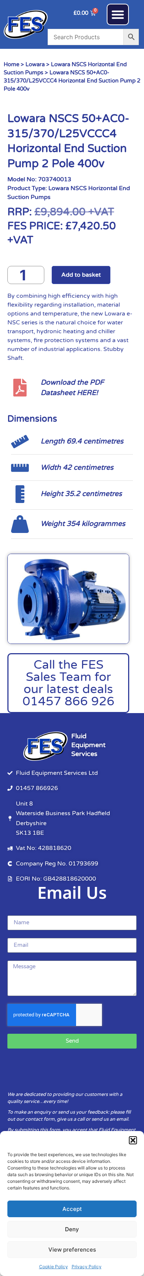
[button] (133, 1140)
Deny (72, 1229)
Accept (72, 1208)
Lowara (35, 64)
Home (11, 64)
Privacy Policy (87, 1266)
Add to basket (81, 275)
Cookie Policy (53, 1266)
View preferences (72, 1249)
